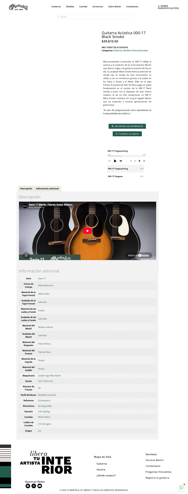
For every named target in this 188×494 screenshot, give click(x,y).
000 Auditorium (45, 285)
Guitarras (56, 6)
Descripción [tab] (26, 188)
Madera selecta (45, 327)
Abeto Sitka (43, 293)
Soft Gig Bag (44, 411)
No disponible (45, 406)
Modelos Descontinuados (135, 50)
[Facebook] (28, 486)
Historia (101, 469)
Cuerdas (83, 6)
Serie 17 (42, 278)
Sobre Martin (114, 6)
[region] (126, 172)
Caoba (41, 310)
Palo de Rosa (44, 343)
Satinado (42, 302)
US (39, 430)
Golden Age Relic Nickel (49, 375)
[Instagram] (33, 486)
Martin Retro (44, 417)
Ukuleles (70, 6)
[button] (115, 161)
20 (39, 388)
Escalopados (44, 400)
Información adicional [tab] (47, 188)
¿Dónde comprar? (106, 475)
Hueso (41, 360)
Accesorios (97, 6)
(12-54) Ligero (44, 424)
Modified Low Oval (47, 395)
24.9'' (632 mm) (45, 381)
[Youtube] (39, 486)
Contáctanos (132, 6)
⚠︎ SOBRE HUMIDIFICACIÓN (168, 7)
